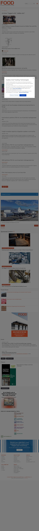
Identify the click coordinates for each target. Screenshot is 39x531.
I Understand (23, 95)
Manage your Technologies (14, 95)
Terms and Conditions (17, 88)
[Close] (33, 78)
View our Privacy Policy (23, 92)
